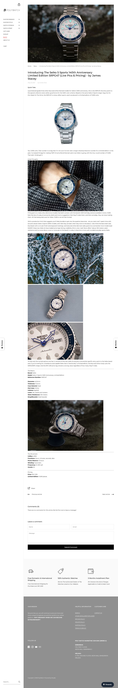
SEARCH (77, 613)
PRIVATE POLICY (80, 622)
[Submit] (19, 682)
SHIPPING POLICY (80, 625)
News (35, 66)
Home (29, 66)
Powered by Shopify (50, 678)
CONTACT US (98, 613)
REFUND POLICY (80, 619)
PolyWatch (41, 678)
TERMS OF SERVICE (80, 628)
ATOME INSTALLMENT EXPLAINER (84, 616)
